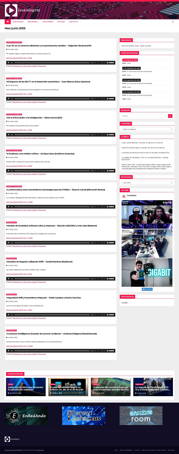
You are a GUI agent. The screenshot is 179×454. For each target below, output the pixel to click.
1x (98, 62)
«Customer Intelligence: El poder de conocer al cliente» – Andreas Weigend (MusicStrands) (51, 333)
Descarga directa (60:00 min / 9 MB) (19, 166)
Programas (33, 22)
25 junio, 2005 (13, 49)
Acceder (125, 302)
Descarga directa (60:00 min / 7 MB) (19, 130)
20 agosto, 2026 (16, 393)
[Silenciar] (108, 63)
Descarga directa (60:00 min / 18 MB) (19, 346)
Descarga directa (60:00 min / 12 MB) (19, 238)
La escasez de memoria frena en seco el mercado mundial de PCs (145, 153)
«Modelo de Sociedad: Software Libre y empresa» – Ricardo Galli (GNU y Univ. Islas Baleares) (51, 225)
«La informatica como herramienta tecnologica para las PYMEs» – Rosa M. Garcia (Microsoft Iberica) (55, 189)
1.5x (102, 62)
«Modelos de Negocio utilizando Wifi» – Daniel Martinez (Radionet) (39, 261)
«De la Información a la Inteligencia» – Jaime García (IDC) (34, 117)
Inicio (116, 450)
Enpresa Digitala (11, 222)
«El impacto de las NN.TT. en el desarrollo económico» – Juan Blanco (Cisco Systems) (48, 81)
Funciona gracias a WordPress (14, 450)
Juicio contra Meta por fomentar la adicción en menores (142, 143)
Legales (10, 384)
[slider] (111, 62)
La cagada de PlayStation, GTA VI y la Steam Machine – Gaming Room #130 (152, 389)
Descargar (42, 66)
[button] (173, 22)
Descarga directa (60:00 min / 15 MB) (19, 202)
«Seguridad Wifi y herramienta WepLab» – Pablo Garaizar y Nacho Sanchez (43, 297)
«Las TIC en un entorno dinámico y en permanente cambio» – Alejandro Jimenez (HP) (48, 45)
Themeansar (40, 450)
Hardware (96, 384)
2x (104, 62)
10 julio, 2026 (99, 393)
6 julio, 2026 (141, 393)
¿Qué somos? (18, 22)
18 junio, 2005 (13, 157)
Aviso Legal (171, 450)
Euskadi (53, 384)
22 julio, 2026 (57, 393)
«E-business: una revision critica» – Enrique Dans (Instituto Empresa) (40, 153)
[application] (60, 63)
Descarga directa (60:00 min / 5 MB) (19, 58)
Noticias (61, 22)
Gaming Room (139, 384)
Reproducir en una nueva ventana (25, 66)
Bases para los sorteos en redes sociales (154, 450)
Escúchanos (48, 22)
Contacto (73, 22)
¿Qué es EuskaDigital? (126, 450)
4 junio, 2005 (12, 337)
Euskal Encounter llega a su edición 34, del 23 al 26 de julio (143, 148)
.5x (95, 62)
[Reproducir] (9, 63)
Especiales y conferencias (14, 42)
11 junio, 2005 (13, 229)
